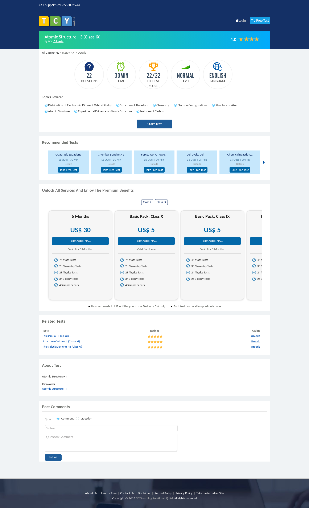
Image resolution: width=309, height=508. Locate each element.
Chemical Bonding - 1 (111, 154)
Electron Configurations (192, 105)
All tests (58, 41)
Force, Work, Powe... (154, 154)
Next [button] (263, 162)
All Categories (50, 52)
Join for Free (108, 493)
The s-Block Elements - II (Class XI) (62, 346)
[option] (67, 162)
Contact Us (127, 493)
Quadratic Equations (68, 154)
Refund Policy (163, 493)
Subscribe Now (80, 241)
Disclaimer (144, 493)
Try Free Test (260, 20)
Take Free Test (68, 170)
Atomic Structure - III (55, 389)
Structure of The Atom (134, 105)
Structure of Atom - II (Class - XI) (61, 341)
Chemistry (162, 105)
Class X (147, 202)
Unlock (255, 336)
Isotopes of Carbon (152, 111)
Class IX (161, 202)
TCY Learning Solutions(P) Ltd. (155, 498)
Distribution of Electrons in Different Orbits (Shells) (80, 105)
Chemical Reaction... (240, 154)
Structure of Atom (226, 105)
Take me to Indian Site (210, 493)
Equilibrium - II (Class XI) (56, 336)
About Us (91, 493)
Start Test (154, 124)
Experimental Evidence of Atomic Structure (105, 111)
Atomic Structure (59, 111)
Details (68, 163)
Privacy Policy (184, 493)
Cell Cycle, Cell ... (197, 154)
